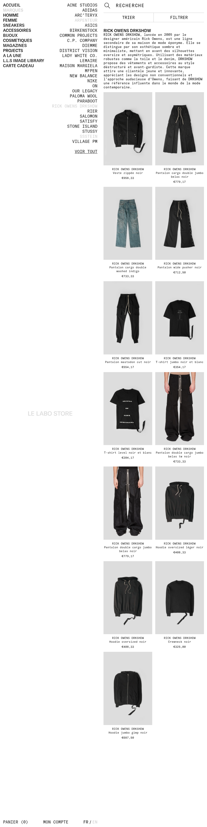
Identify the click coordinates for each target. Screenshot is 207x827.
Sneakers (13, 25)
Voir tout (86, 151)
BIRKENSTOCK (83, 30)
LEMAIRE (88, 60)
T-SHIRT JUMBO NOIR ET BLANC (179, 362)
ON (94, 85)
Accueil (11, 5)
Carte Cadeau (18, 65)
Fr (85, 821)
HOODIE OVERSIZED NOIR (127, 641)
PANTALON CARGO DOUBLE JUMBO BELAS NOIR (179, 174)
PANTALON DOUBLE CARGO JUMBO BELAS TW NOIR (179, 454)
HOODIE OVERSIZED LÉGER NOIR (179, 547)
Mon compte (55, 822)
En (94, 821)
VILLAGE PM (84, 141)
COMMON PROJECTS (78, 35)
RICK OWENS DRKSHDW (74, 106)
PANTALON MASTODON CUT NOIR (128, 362)
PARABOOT (87, 101)
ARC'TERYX (86, 15)
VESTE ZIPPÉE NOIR (128, 173)
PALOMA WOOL (83, 95)
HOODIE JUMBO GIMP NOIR (128, 732)
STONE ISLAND (82, 126)
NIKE (92, 80)
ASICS (91, 25)
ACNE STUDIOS (82, 5)
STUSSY (89, 131)
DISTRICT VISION (78, 50)
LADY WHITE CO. (79, 55)
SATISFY (88, 121)
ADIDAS (89, 10)
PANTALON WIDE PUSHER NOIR (180, 267)
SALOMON (88, 116)
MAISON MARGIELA (78, 65)
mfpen (91, 70)
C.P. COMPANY (82, 40)
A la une (12, 55)
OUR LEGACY (84, 90)
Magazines (15, 45)
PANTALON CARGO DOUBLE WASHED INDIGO (127, 269)
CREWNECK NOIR (179, 641)
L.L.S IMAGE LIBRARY (23, 60)
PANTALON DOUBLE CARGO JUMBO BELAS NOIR (128, 549)
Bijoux (10, 35)
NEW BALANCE (83, 75)
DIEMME (89, 45)
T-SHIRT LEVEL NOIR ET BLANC (128, 452)
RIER (92, 111)
